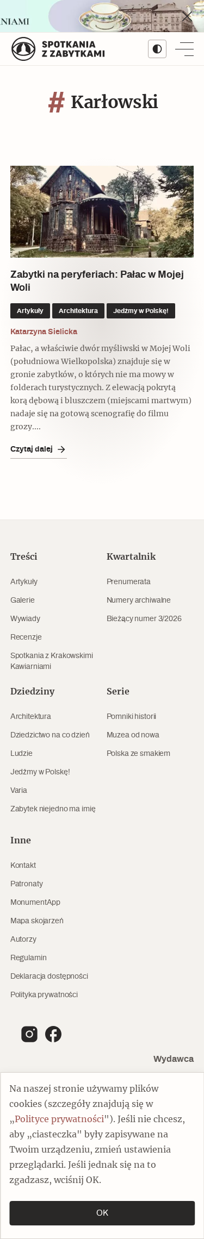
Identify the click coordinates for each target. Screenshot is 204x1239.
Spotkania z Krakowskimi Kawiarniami (51, 661)
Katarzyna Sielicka (43, 332)
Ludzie (21, 754)
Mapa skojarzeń (37, 921)
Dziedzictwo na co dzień (50, 735)
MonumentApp (35, 902)
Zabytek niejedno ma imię (53, 809)
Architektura (30, 717)
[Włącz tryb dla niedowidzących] (157, 49)
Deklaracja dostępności (49, 976)
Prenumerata (129, 582)
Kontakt (23, 865)
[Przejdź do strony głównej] (58, 49)
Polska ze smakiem (139, 754)
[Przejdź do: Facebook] (53, 1034)
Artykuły (24, 582)
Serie (118, 691)
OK (102, 1213)
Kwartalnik (131, 557)
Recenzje (26, 637)
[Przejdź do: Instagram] (29, 1034)
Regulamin (28, 958)
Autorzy (23, 939)
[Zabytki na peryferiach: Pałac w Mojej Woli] (102, 212)
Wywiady (25, 619)
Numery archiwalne (139, 600)
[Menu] (184, 49)
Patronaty (26, 884)
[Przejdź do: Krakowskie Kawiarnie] (102, 16)
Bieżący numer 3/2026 (144, 619)
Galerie (22, 600)
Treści (24, 557)
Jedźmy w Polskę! (40, 772)
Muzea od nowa (133, 735)
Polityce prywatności (59, 1119)
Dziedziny (32, 691)
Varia (18, 790)
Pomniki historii (132, 717)
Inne (20, 840)
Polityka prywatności (44, 995)
